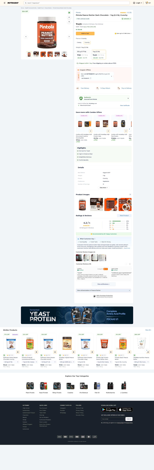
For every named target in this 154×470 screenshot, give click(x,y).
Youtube (62, 410)
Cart (149, 3)
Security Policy (80, 415)
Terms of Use (79, 408)
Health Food (41, 8)
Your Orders (42, 410)
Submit (129, 419)
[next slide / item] (69, 36)
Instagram (63, 408)
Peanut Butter (48, 8)
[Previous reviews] (126, 264)
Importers (25, 415)
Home (22, 8)
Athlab (24, 419)
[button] (69, 21)
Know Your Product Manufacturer (44, 425)
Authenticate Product (29, 412)
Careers (25, 422)
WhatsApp (63, 412)
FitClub (25, 426)
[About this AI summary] (95, 239)
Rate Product (124, 215)
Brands (25, 417)
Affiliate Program (27, 424)
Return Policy (79, 412)
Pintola (78, 12)
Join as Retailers (43, 417)
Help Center (26, 408)
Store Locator (43, 422)
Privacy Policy (80, 410)
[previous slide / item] (26, 36)
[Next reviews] (129, 264)
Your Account (43, 408)
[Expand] (130, 194)
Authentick (26, 429)
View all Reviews (103, 284)
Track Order (42, 412)
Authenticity (26, 410)
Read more (127, 248)
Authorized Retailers (45, 419)
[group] (84, 129)
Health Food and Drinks (30, 8)
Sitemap (41, 415)
